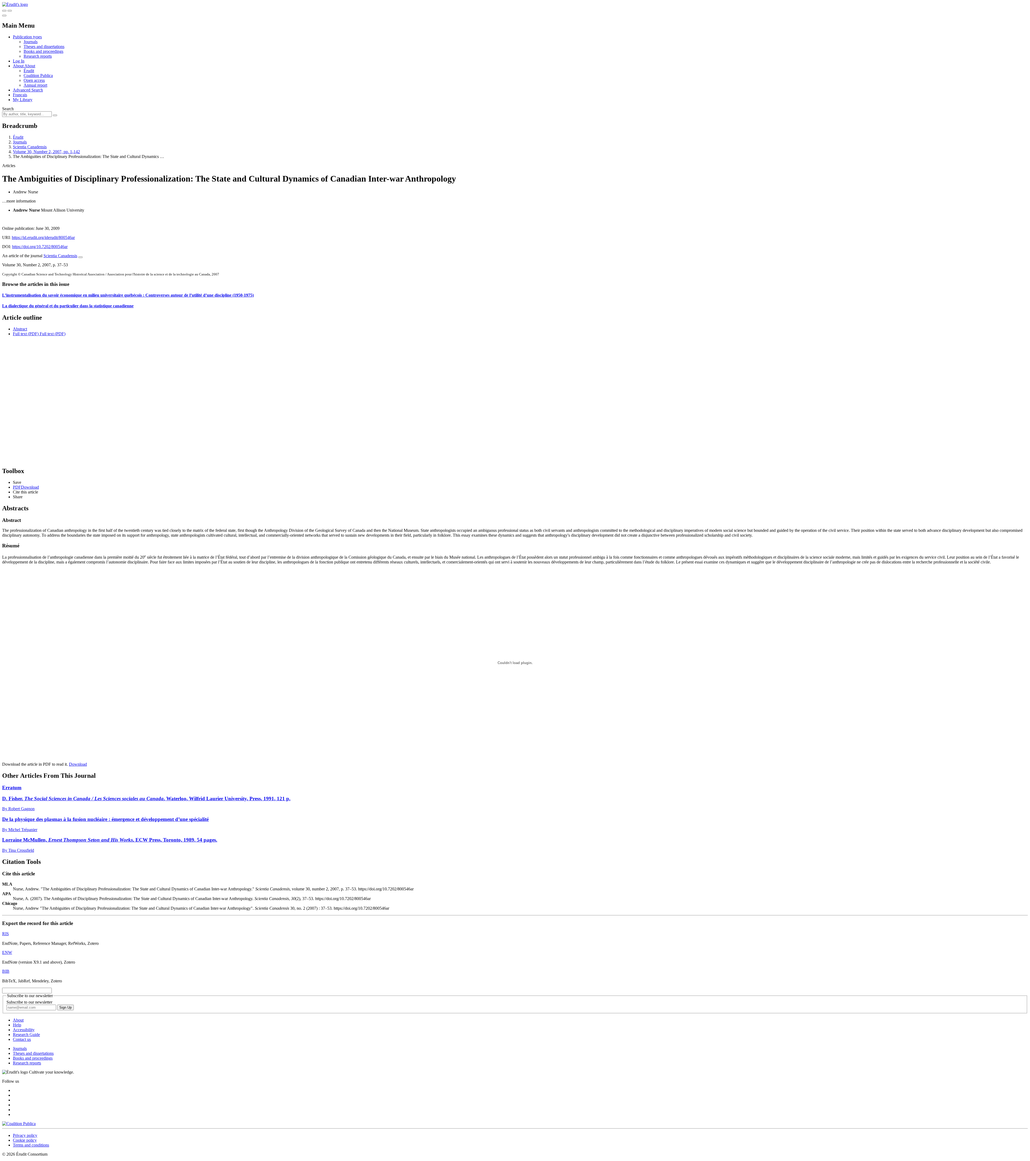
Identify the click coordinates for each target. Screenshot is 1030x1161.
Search (8, 108)
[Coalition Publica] (19, 1123)
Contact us (22, 1039)
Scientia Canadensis (30, 147)
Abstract (20, 329)
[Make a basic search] (4, 11)
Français (20, 95)
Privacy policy (25, 1135)
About (29, 66)
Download (78, 764)
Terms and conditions (31, 1145)
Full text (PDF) (26, 333)
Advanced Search (28, 90)
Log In (18, 61)
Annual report (35, 85)
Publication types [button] (27, 37)
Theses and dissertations (44, 46)
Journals (31, 41)
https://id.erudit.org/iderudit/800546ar (43, 237)
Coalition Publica (38, 75)
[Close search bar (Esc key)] (10, 11)
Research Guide (26, 1034)
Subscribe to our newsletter (29, 1002)
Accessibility (24, 1029)
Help (17, 1025)
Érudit (29, 70)
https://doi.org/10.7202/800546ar (40, 246)
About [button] (18, 66)
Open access (34, 80)
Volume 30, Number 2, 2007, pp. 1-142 (46, 151)
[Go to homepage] (15, 4)
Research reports (38, 56)
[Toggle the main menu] (4, 15)
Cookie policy (25, 1140)
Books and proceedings (43, 51)
